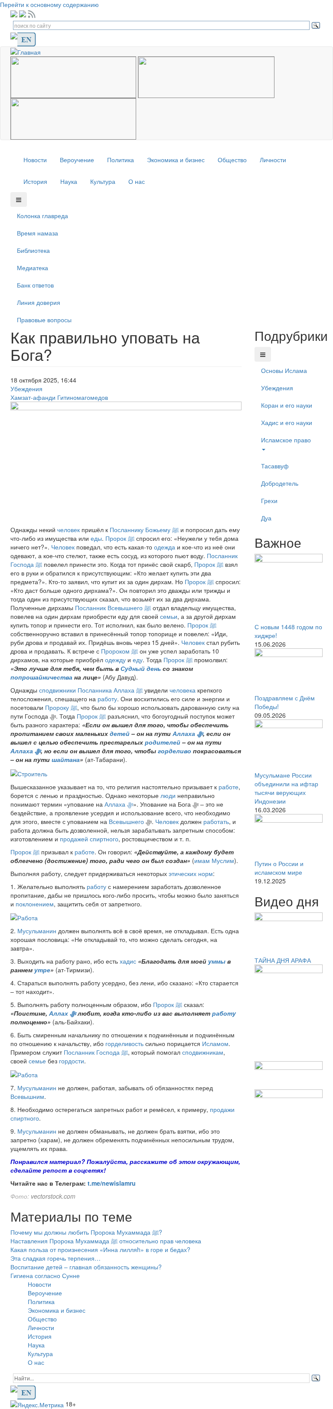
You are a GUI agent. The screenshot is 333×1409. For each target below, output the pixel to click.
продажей (74, 838)
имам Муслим (214, 860)
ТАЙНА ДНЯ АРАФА (283, 960)
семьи (168, 616)
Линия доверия (38, 302)
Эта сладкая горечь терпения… (55, 1258)
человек (69, 529)
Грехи (269, 500)
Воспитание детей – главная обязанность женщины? (86, 1266)
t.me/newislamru (112, 1183)
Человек (63, 547)
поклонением (35, 903)
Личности (273, 159)
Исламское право (286, 439)
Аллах (59, 1013)
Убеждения (26, 388)
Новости (35, 159)
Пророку (61, 707)
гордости (71, 1060)
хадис (128, 961)
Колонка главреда (42, 215)
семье (37, 1060)
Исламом (215, 1043)
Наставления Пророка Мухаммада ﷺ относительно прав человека (105, 1240)
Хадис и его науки (286, 422)
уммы (217, 961)
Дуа (266, 517)
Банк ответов (35, 285)
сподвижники (57, 690)
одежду (115, 659)
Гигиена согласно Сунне (45, 1275)
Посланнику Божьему (144, 529)
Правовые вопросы (44, 319)
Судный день (141, 668)
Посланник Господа (96, 1052)
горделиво (174, 750)
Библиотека (33, 250)
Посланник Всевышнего (113, 607)
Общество (232, 159)
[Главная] (28, 51)
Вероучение (77, 159)
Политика (120, 159)
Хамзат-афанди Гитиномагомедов (59, 397)
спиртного (104, 838)
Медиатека (32, 267)
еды (96, 538)
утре (42, 969)
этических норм (191, 873)
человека (183, 690)
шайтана (66, 759)
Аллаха (185, 733)
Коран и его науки (286, 405)
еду (138, 659)
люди (168, 795)
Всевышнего (127, 821)
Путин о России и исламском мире (279, 867)
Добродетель (279, 483)
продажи (222, 1109)
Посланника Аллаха (110, 690)
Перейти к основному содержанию (49, 4)
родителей (163, 742)
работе (228, 786)
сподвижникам (202, 1052)
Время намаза (37, 233)
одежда (164, 547)
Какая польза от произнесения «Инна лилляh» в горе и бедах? (100, 1249)
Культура (102, 181)
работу (107, 698)
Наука (68, 181)
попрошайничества (41, 677)
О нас (136, 181)
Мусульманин (36, 930)
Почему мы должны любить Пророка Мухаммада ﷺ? (86, 1232)
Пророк (119, 538)
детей (120, 733)
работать (216, 821)
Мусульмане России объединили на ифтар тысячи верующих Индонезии (286, 788)
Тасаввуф (275, 465)
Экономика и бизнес (176, 159)
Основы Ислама (284, 370)
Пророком (119, 651)
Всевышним (27, 1096)
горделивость (124, 1043)
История (35, 181)
